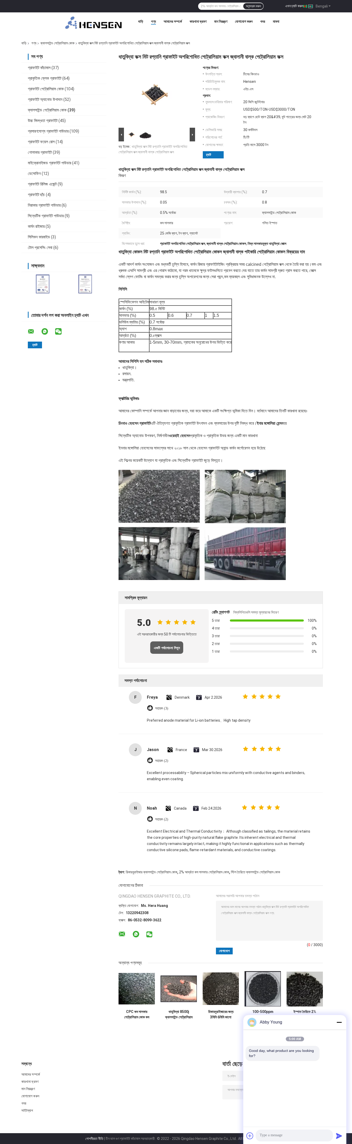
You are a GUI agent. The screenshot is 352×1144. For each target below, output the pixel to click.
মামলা (276, 21)
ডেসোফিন (34, 173)
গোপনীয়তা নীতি (94, 1139)
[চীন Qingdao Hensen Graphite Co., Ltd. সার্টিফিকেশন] (42, 284)
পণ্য (153, 21)
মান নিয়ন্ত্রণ (220, 21)
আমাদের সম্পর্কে (173, 21)
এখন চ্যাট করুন (294, 6)
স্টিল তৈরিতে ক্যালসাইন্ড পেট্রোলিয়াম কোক (255, 872)
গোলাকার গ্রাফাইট (40, 152)
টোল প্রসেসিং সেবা (40, 247)
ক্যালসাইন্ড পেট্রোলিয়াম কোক (57, 43)
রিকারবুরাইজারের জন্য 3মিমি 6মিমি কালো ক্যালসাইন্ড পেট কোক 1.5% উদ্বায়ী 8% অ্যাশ (221, 1014)
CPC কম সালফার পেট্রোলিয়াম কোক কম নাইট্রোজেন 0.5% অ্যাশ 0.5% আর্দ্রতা (137, 1014)
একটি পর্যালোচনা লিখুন (167, 648)
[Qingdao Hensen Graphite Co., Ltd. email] (34, 331)
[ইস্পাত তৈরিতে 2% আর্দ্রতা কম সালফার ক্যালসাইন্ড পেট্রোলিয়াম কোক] (305, 989)
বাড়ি (140, 21)
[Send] (339, 1135)
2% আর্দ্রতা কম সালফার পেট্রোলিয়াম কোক (204, 872)
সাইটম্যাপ (27, 1110)
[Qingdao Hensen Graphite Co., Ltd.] (93, 22)
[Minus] (339, 1022)
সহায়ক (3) (161, 708)
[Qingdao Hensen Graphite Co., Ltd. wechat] (61, 331)
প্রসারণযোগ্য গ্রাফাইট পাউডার (48, 131)
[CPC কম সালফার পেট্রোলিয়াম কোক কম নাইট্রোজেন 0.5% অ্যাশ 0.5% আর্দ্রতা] (137, 989)
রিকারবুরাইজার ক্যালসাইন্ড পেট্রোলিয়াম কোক (151, 872)
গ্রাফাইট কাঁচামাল (39, 67)
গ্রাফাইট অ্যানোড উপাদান (45, 99)
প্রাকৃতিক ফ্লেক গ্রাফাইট (44, 78)
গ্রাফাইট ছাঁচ (36, 194)
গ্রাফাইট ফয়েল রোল (41, 141)
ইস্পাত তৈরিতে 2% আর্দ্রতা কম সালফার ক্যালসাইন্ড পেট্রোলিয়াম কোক (305, 1014)
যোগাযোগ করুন (244, 21)
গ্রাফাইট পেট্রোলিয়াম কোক (46, 88)
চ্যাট (208, 155)
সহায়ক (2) (161, 761)
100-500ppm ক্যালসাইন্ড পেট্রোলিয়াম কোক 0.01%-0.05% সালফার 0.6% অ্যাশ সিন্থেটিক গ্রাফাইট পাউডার (263, 1014)
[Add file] (250, 1135)
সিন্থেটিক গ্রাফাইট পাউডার (46, 215)
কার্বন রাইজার (36, 226)
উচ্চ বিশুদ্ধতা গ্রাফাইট (42, 120)
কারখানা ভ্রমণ (198, 21)
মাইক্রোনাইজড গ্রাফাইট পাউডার (49, 162)
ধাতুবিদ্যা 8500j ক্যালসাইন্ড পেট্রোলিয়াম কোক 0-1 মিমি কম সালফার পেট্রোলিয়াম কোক (179, 1014)
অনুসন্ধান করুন (253, 6)
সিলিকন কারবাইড (39, 237)
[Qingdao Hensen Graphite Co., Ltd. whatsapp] (47, 331)
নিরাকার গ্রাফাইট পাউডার (44, 205)
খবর (262, 21)
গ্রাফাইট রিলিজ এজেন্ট (42, 184)
